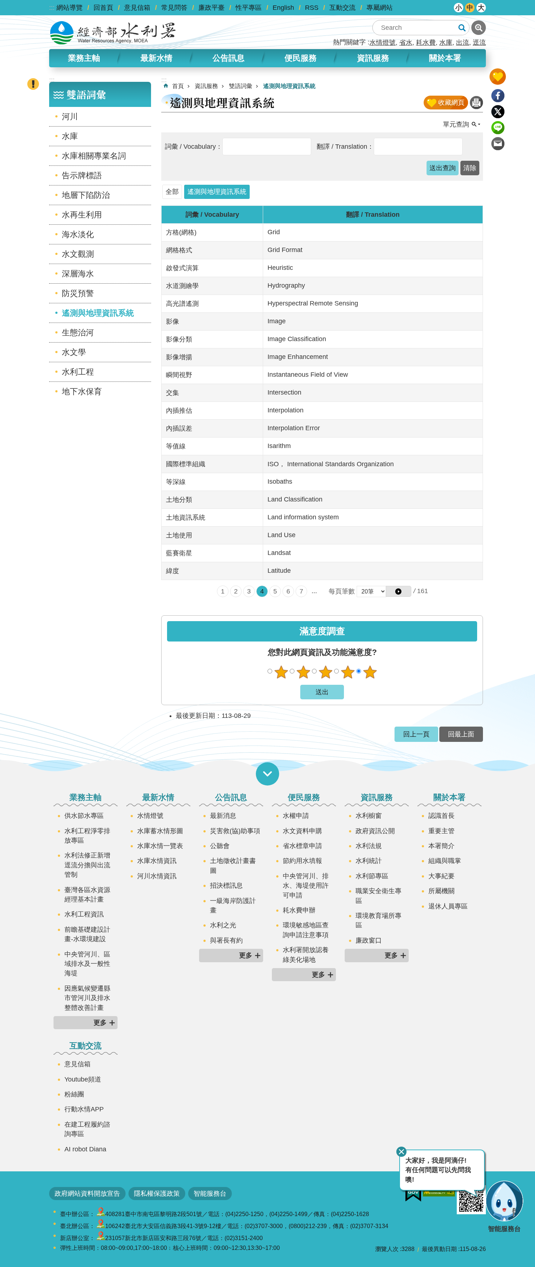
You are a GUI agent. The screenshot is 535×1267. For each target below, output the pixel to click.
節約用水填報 (302, 860)
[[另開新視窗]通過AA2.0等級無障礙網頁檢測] (439, 1190)
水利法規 (369, 846)
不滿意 (303, 672)
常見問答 (174, 7)
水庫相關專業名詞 (94, 155)
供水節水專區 (84, 815)
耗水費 (426, 42)
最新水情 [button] (156, 58)
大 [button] (481, 7)
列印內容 (476, 102)
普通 (325, 672)
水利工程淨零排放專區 (87, 835)
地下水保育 (82, 391)
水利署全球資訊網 (113, 32)
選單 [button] (267, 774)
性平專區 (248, 7)
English (283, 7)
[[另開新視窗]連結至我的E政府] (413, 1193)
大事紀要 (441, 876)
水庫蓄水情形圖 (160, 831)
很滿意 (370, 672)
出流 (462, 42)
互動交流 (342, 7)
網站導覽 (69, 7)
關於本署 (449, 797)
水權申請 (296, 815)
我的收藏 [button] (498, 76)
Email (497, 143)
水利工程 (78, 371)
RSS (311, 7)
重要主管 (441, 831)
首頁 (178, 86)
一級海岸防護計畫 (233, 905)
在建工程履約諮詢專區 (87, 1129)
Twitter (497, 111)
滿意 (347, 672)
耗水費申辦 (299, 910)
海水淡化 (78, 234)
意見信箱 (137, 7)
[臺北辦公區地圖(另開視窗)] (100, 1226)
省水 (405, 42)
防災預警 (78, 293)
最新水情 (158, 797)
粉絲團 (74, 1094)
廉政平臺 (211, 7)
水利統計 (369, 860)
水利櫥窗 (369, 815)
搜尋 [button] (462, 27)
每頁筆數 (342, 591)
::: (52, 7)
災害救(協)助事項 (235, 831)
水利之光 (223, 925)
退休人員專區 (448, 906)
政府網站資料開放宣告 (87, 1193)
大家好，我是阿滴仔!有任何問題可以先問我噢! (438, 1170)
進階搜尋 (478, 27)
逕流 (479, 42)
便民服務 (304, 797)
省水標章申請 (302, 846)
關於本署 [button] (445, 58)
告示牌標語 (82, 175)
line (497, 127)
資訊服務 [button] (373, 58)
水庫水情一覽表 (160, 846)
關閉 (401, 1152)
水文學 (74, 352)
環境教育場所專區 (378, 920)
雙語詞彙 (240, 86)
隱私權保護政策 (157, 1193)
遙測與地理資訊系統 (98, 312)
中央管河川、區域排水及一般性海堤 (87, 964)
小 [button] (458, 7)
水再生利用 (82, 214)
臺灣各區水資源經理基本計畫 (87, 894)
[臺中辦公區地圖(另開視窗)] (100, 1214)
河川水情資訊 (157, 876)
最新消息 (223, 815)
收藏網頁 (451, 102)
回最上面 (461, 734)
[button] (398, 591)
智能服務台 (210, 1193)
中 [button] (470, 7)
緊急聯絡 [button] (33, 84)
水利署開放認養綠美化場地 (306, 954)
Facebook (497, 95)
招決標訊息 (226, 885)
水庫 (445, 42)
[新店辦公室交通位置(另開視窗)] (100, 1238)
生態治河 (78, 332)
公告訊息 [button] (229, 58)
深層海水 (78, 273)
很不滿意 (281, 672)
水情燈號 (382, 42)
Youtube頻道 (82, 1079)
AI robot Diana (85, 1149)
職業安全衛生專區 (378, 895)
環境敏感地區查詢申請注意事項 (306, 930)
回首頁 (103, 7)
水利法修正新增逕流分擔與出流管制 (87, 865)
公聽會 (220, 846)
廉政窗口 (369, 940)
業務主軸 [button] (84, 58)
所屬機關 (441, 891)
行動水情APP (84, 1109)
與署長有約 (226, 940)
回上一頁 (416, 734)
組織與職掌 (444, 860)
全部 (172, 191)
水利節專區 (372, 876)
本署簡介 (441, 846)
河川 (70, 116)
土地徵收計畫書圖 (233, 865)
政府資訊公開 (375, 831)
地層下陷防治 (86, 195)
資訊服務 (206, 86)
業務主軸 (86, 797)
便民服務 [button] (301, 58)
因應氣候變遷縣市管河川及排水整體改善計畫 (87, 998)
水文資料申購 (302, 831)
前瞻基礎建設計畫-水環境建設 (87, 934)
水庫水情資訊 (157, 860)
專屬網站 (379, 7)
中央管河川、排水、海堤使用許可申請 (306, 885)
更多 (100, 1022)
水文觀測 (78, 254)
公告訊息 (231, 797)
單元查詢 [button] (456, 124)
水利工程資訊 (84, 914)
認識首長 (441, 815)
